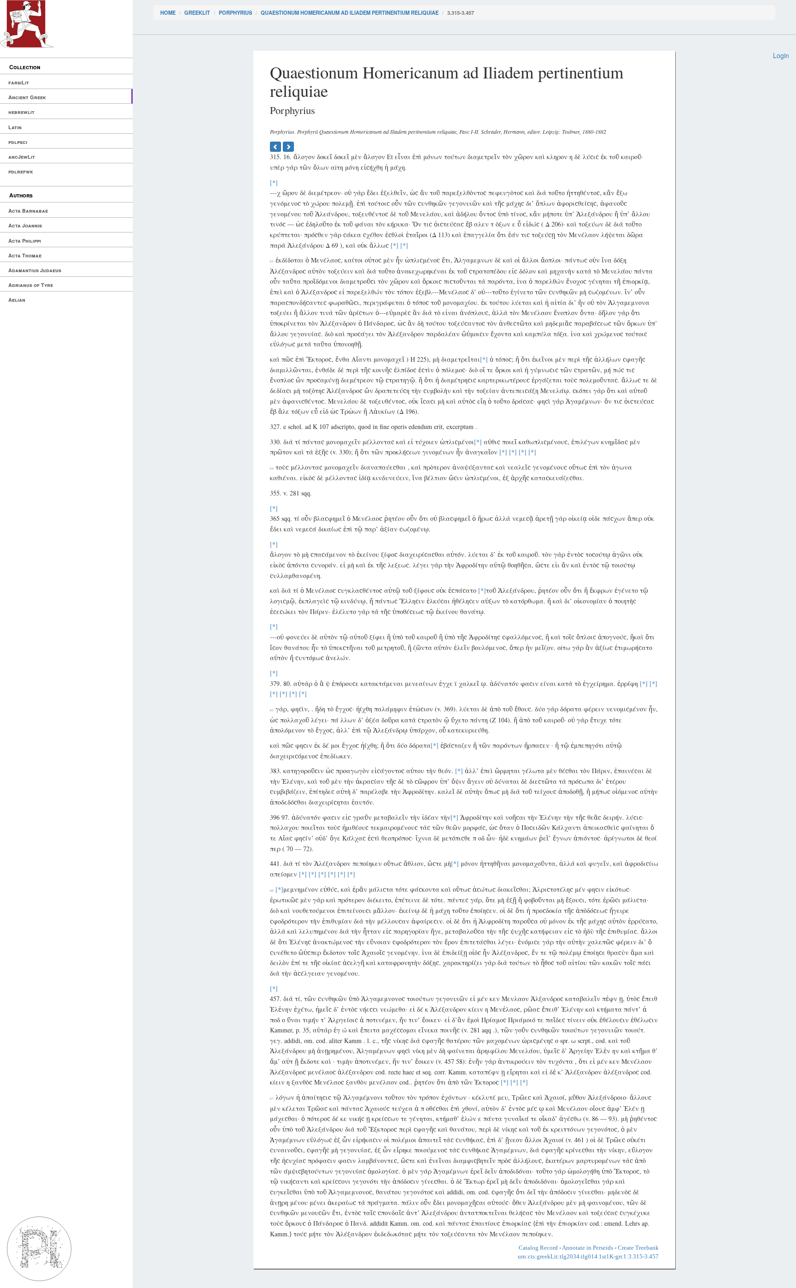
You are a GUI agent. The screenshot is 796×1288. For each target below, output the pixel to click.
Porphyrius (235, 12)
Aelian (16, 299)
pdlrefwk (20, 171)
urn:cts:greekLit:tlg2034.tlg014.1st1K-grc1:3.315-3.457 (588, 1256)
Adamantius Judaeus (34, 270)
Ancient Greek (27, 97)
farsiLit (18, 82)
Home (168, 12)
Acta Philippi (24, 240)
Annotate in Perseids (587, 1247)
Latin (15, 127)
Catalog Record (538, 1247)
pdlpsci (17, 141)
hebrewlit (21, 111)
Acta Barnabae (28, 210)
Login (781, 55)
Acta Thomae (24, 255)
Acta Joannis (25, 225)
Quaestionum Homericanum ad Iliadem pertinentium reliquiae (350, 12)
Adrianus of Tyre (30, 284)
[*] (274, 182)
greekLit (197, 12)
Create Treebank (638, 1247)
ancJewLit (21, 156)
